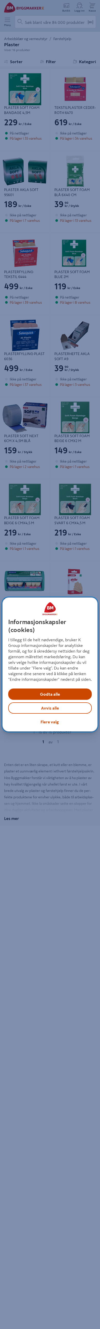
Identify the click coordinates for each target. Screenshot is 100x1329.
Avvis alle (50, 708)
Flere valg (50, 722)
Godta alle (50, 694)
